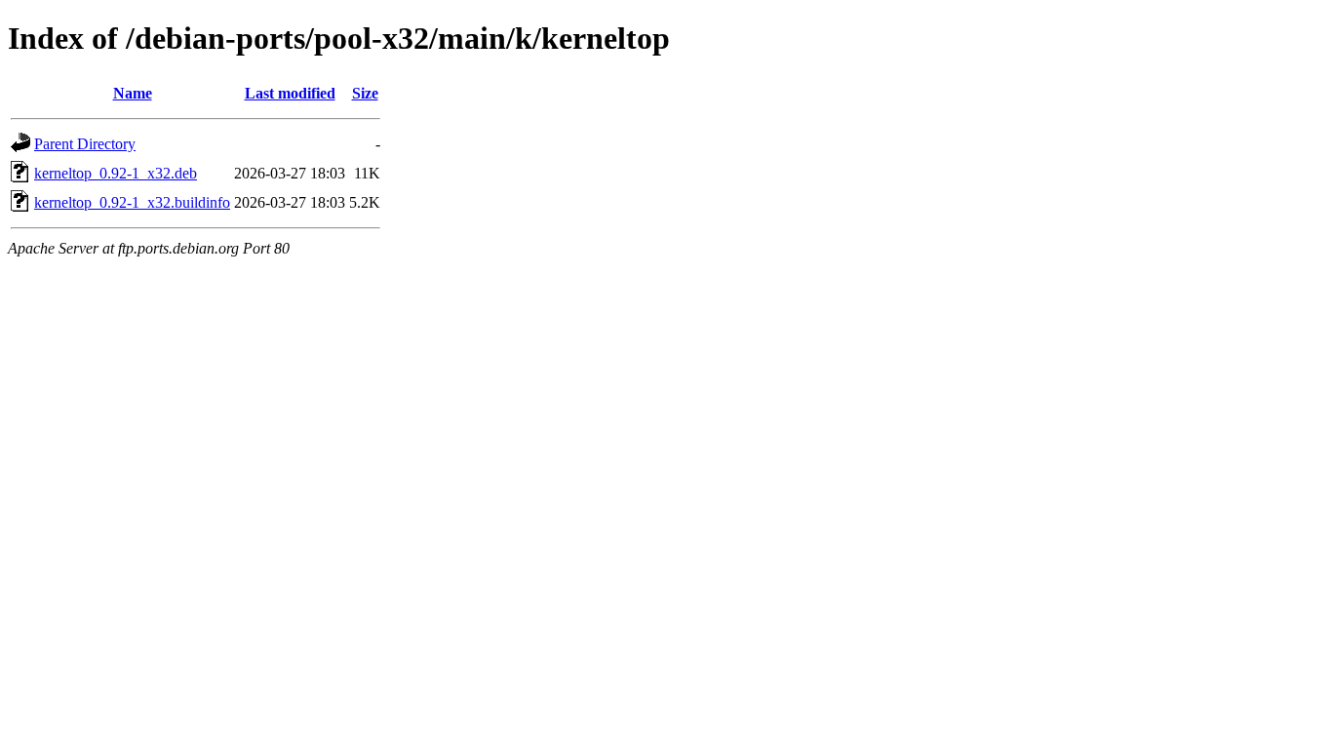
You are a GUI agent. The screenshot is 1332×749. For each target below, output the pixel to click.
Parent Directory (85, 144)
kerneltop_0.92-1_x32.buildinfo (132, 202)
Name (132, 93)
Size (365, 93)
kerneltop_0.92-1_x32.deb (115, 173)
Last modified (290, 93)
